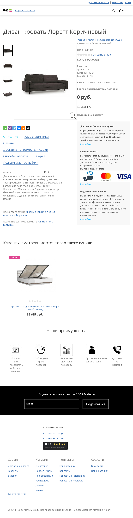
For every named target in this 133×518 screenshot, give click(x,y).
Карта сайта (17, 493)
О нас (128, 2)
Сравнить (86, 106)
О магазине (42, 465)
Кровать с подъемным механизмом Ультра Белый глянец (35, 308)
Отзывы (9, 143)
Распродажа (42, 480)
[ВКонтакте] (19, 128)
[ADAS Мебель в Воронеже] (7, 13)
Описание (10, 137)
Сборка (40, 156)
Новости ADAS (44, 470)
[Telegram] (14, 128)
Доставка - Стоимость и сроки (25, 150)
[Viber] (10, 128)
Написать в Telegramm (72, 475)
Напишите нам (67, 465)
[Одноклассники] (23, 128)
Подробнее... (86, 144)
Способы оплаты (15, 156)
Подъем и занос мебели (20, 162)
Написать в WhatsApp (71, 480)
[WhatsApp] (5, 128)
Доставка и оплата (98, 2)
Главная (81, 39)
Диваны (40, 485)
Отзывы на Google (53, 433)
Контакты (117, 2)
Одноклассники (99, 470)
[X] (28, 128)
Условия (12, 475)
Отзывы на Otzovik (53, 438)
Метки (39, 490)
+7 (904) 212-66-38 (25, 10)
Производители (44, 475)
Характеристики (36, 137)
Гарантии (13, 470)
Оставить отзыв (102, 54)
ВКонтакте (97, 465)
